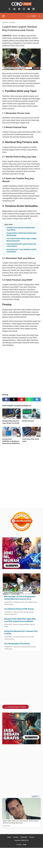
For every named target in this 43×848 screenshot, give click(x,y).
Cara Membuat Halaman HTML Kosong (19, 609)
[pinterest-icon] (14, 9)
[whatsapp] (29, 399)
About (9, 837)
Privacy (31, 837)
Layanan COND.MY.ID (22, 840)
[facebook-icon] (19, 9)
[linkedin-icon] (33, 9)
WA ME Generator (28, 421)
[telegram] (37, 399)
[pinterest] (21, 399)
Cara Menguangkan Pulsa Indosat (17, 644)
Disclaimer (24, 837)
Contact (15, 837)
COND (24, 844)
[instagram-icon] (23, 9)
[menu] (4, 16)
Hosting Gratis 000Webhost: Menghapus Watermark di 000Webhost (11, 441)
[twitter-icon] (9, 9)
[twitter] (14, 399)
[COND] (21, 4)
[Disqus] (21, 476)
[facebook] (6, 399)
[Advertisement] (21, 370)
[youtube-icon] (28, 9)
